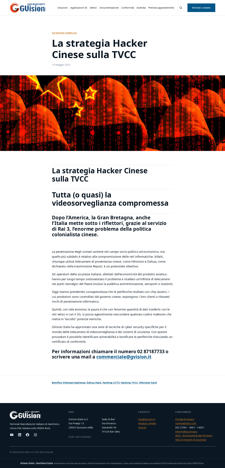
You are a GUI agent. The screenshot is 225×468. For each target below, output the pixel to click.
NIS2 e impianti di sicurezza (190, 439)
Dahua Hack (93, 382)
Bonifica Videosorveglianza (68, 382)
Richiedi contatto (201, 7)
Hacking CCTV (110, 382)
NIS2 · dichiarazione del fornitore (193, 435)
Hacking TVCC (129, 382)
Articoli (142, 427)
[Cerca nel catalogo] (180, 7)
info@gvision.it (146, 419)
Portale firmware (184, 419)
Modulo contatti (147, 423)
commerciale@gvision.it (123, 357)
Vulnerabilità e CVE (185, 423)
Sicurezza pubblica (64, 33)
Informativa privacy (186, 431)
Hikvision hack (148, 382)
